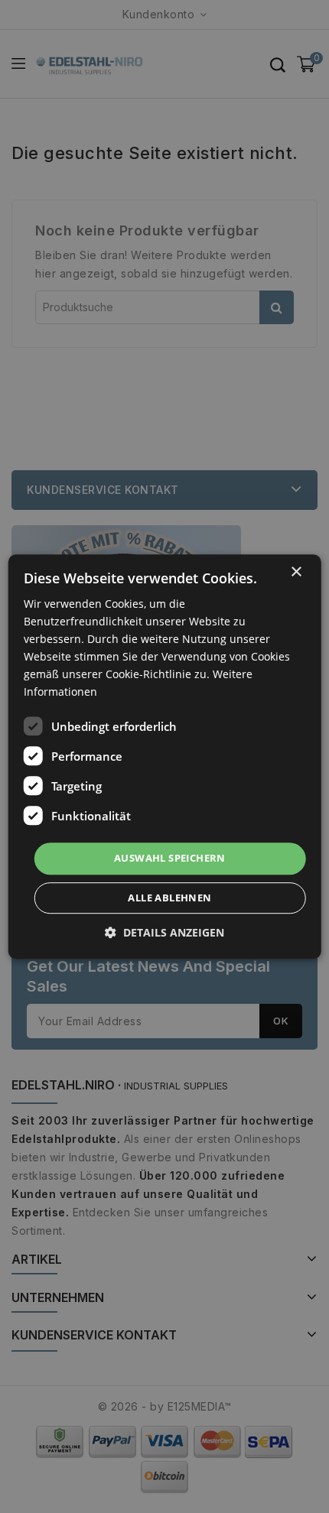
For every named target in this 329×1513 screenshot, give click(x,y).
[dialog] (164, 756)
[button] (164, 932)
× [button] (295, 572)
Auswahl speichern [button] (170, 858)
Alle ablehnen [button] (169, 897)
